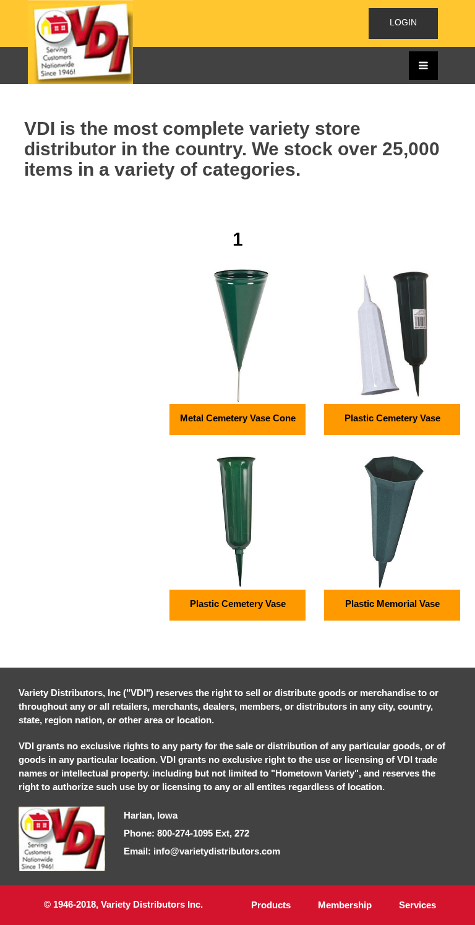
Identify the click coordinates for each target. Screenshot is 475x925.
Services (417, 905)
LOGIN (403, 22)
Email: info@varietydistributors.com (202, 851)
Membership (345, 905)
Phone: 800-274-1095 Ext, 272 (186, 833)
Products (271, 905)
